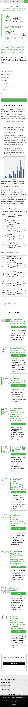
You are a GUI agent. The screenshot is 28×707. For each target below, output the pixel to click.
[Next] (25, 25)
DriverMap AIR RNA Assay (13, 150)
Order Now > (24, 266)
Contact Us (14, 663)
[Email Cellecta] (19, 694)
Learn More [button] (21, 701)
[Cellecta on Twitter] (9, 694)
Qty (2, 93)
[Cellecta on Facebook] (11, 694)
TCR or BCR (4, 80)
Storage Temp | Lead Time (7, 86)
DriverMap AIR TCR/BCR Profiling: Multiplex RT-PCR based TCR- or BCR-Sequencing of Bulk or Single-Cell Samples (13, 49)
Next (17, 6)
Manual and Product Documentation (10, 304)
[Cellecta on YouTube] (14, 694)
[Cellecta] (14, 1)
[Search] (22, 1)
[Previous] (2, 25)
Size (5, 74)
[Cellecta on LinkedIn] (16, 694)
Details (18, 326)
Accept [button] (14, 704)
